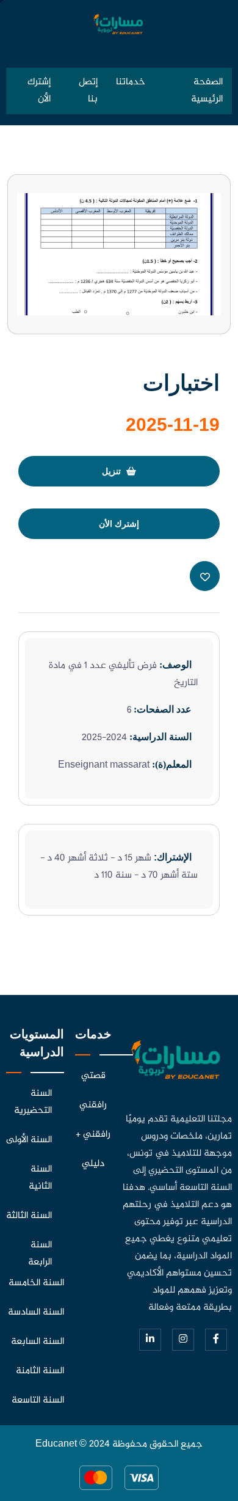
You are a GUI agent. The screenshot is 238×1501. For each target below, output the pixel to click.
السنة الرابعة (40, 1254)
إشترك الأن (39, 91)
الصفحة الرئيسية (207, 91)
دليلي (93, 1164)
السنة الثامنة (40, 1371)
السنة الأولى (29, 1140)
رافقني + (93, 1134)
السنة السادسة (36, 1312)
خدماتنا (130, 82)
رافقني (93, 1105)
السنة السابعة (37, 1342)
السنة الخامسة (36, 1283)
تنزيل (112, 471)
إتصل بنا (88, 91)
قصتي (93, 1076)
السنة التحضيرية (33, 1102)
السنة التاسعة (38, 1400)
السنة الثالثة (29, 1216)
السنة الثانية (40, 1178)
